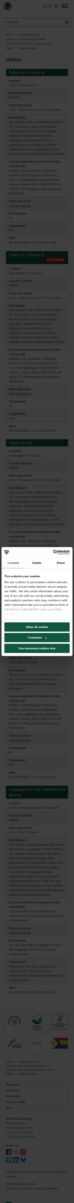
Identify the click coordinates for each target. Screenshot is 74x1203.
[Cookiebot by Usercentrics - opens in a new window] (53, 552)
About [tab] (61, 562)
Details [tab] (37, 562)
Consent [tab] (13, 562)
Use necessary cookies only (37, 648)
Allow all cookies (37, 627)
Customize (35, 637)
